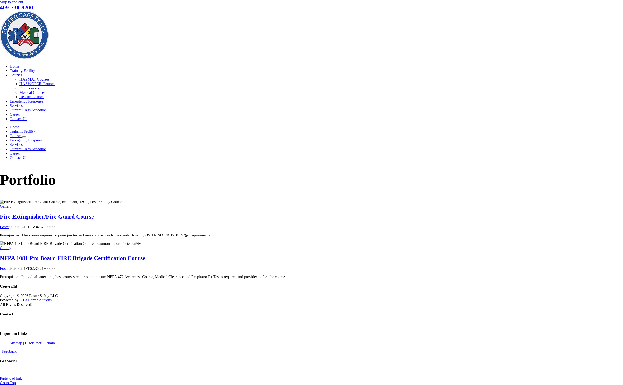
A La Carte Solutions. (36, 300)
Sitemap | (17, 343)
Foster (4, 227)
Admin (49, 343)
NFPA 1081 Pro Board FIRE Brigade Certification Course (72, 258)
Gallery (5, 206)
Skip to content (11, 2)
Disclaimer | (34, 343)
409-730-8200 (16, 7)
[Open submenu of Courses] (24, 137)
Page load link (11, 378)
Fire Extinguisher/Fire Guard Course (47, 216)
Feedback (9, 351)
